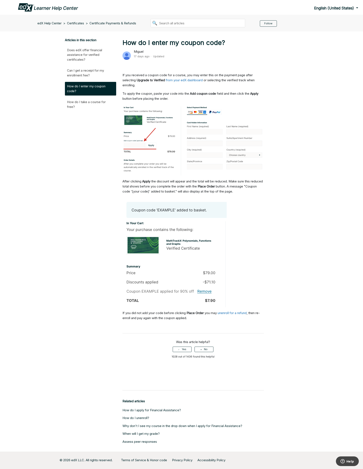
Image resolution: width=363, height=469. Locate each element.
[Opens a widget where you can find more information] (347, 461)
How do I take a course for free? (86, 104)
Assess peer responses (139, 442)
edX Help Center (49, 23)
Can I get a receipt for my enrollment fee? (85, 72)
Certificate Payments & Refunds (112, 23)
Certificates (75, 23)
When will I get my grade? (141, 434)
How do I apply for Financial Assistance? (151, 410)
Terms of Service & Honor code (144, 460)
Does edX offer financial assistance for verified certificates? (84, 55)
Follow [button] (268, 23)
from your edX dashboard (184, 80)
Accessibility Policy (211, 460)
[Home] (48, 7)
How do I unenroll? (135, 418)
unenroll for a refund (232, 313)
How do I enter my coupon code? (86, 88)
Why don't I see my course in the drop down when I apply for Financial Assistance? (182, 426)
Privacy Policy (182, 460)
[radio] (182, 349)
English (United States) (334, 8)
